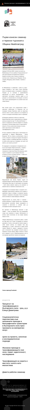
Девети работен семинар (13, 372)
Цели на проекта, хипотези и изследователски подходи (14, 339)
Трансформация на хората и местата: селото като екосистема (15, 363)
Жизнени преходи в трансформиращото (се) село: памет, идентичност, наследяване (14, 351)
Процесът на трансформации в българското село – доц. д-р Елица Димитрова (15, 307)
